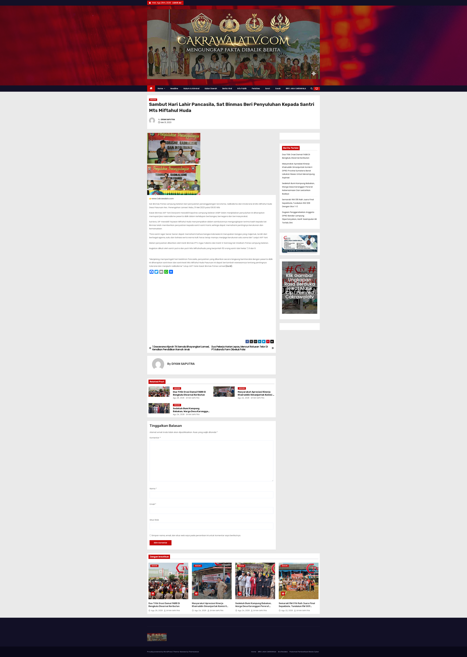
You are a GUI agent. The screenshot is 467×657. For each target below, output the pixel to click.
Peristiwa (256, 88)
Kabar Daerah (211, 88)
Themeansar (194, 652)
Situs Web (154, 519)
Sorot (267, 88)
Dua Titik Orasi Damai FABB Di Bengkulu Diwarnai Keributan (189, 393)
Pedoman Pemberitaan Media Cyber (304, 652)
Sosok (278, 88)
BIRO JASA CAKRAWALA (296, 88)
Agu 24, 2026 (243, 398)
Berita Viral (227, 88)
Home (161, 88)
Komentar (155, 437)
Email (153, 504)
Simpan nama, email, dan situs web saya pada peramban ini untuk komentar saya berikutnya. (196, 535)
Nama (153, 488)
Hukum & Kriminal (191, 88)
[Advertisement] (211, 307)
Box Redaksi (283, 652)
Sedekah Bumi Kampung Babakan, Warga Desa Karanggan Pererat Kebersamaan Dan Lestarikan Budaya (253, 607)
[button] (312, 88)
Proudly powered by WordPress (160, 652)
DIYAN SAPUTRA (168, 120)
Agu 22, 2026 (287, 610)
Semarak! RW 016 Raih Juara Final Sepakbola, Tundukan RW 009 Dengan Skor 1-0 (298, 203)
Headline (174, 88)
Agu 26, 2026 (178, 398)
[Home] (151, 88)
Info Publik (242, 88)
